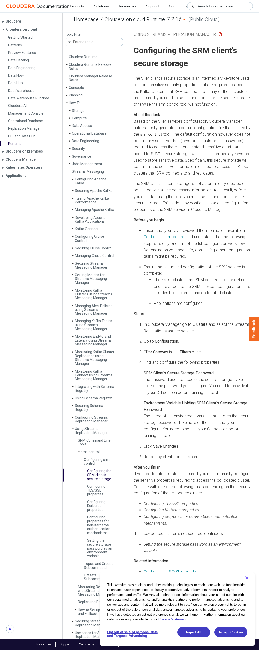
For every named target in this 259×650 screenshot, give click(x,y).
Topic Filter (73, 34)
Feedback (254, 329)
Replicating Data (91, 602)
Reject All (193, 632)
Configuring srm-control (97, 461)
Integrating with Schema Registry (94, 389)
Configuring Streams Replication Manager (91, 419)
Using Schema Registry (93, 398)
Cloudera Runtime (83, 57)
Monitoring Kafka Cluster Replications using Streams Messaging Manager (94, 357)
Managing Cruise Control (94, 256)
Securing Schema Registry (89, 407)
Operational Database (89, 133)
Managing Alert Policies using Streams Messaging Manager (93, 310)
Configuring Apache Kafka (90, 181)
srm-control (90, 452)
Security (78, 149)
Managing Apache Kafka (94, 210)
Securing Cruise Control (93, 248)
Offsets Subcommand (95, 577)
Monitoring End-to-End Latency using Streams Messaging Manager (93, 340)
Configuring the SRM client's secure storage (99, 475)
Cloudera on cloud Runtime (135, 19)
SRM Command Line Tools (94, 442)
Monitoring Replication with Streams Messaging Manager (96, 591)
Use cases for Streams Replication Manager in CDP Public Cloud (93, 637)
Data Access (82, 126)
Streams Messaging (88, 171)
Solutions (101, 6)
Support (152, 6)
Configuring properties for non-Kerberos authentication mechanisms (98, 525)
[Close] (246, 577)
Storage (78, 111)
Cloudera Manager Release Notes (90, 78)
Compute (79, 118)
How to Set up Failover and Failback (95, 612)
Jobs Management (87, 164)
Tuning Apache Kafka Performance (92, 200)
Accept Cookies (231, 632)
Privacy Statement (172, 619)
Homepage (86, 19)
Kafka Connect (86, 229)
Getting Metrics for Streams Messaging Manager (91, 279)
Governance (81, 156)
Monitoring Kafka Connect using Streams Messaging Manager (93, 375)
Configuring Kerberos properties (96, 506)
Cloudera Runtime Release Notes (90, 66)
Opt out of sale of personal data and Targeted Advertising (132, 634)
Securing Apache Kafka (93, 191)
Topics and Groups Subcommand (98, 565)
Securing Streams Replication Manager (91, 623)
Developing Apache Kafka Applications (90, 219)
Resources (127, 6)
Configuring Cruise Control (89, 238)
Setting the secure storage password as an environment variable (99, 548)
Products (77, 6)
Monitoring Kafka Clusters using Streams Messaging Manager (93, 294)
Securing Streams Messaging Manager (91, 265)
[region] (177, 609)
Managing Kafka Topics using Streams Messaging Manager (93, 325)
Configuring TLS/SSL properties (96, 490)
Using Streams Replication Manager (91, 431)
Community (178, 6)
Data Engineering (85, 141)
